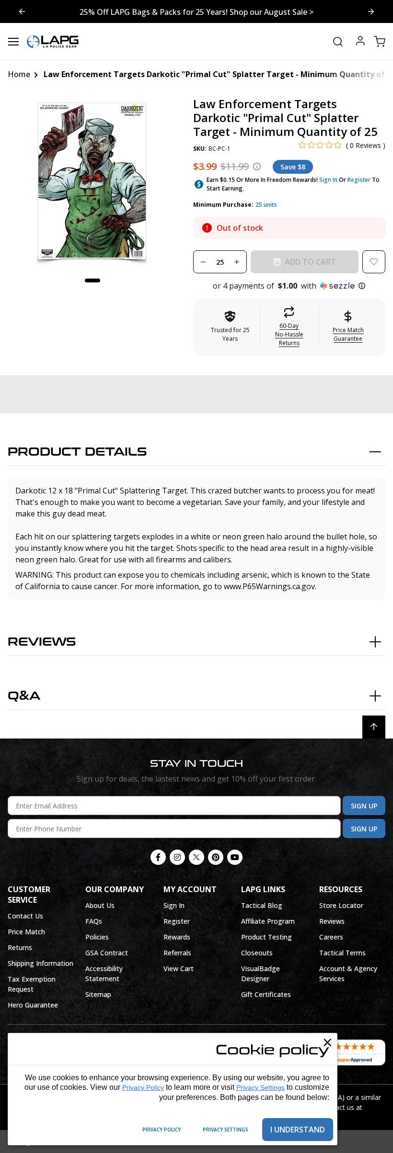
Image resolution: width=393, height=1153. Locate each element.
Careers (331, 936)
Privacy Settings (260, 1087)
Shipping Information (40, 963)
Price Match (26, 931)
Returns (20, 947)
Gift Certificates (266, 994)
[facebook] (158, 857)
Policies (97, 936)
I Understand (297, 1129)
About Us (100, 905)
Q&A (24, 696)
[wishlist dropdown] (373, 261)
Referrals (177, 952)
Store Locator (341, 905)
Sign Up (364, 805)
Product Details (77, 452)
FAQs (93, 921)
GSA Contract (106, 952)
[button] (289, 286)
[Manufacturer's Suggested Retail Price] (257, 166)
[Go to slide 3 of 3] (370, 11)
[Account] (360, 42)
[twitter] (196, 857)
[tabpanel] (93, 182)
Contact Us (25, 915)
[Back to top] (373, 727)
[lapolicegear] (53, 41)
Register (358, 180)
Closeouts (257, 952)
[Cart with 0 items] (379, 41)
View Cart (178, 968)
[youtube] (235, 857)
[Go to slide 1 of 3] (22, 11)
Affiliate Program (268, 921)
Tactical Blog (261, 905)
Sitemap (98, 994)
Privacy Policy (143, 1087)
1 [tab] (92, 280)
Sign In (328, 180)
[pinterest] (215, 857)
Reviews (42, 642)
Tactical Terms (342, 952)
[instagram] (177, 857)
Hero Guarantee (33, 1004)
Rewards (176, 936)
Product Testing (266, 936)
